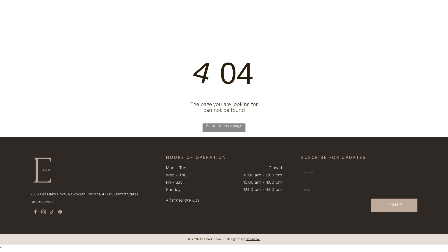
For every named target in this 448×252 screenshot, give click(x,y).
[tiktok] (51, 212)
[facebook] (35, 212)
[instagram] (43, 212)
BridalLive (253, 239)
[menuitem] (94, 14)
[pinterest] (59, 212)
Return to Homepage (224, 125)
